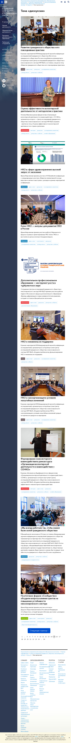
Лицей (32, 662)
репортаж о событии (36, 72)
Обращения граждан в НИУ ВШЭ (24, 686)
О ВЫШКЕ (24, 660)
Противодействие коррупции (25, 697)
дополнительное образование (29, 305)
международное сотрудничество (30, 560)
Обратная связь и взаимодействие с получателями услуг (34, 706)
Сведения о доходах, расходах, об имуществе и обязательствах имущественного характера (25, 705)
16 (57, 637)
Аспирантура (33, 681)
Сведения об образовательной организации (25, 714)
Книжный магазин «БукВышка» (52, 670)
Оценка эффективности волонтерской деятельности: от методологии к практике (42, 110)
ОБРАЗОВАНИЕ (35, 660)
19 (25, 639)
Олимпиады (33, 669)
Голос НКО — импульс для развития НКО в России (41, 227)
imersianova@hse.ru (7, 55)
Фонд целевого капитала (23, 692)
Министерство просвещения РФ (62, 675)
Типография (52, 674)
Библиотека (52, 662)
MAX (5, 73)
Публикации (52, 681)
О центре (5, 22)
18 (22, 639)
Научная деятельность (6, 26)
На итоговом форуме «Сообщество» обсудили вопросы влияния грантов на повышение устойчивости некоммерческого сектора (39, 599)
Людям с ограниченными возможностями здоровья (25, 721)
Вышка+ (32, 675)
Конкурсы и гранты (42, 685)
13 (48, 637)
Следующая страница (38, 630)
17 (59, 637)
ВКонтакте (7, 66)
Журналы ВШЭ (52, 679)
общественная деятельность (29, 624)
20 (27, 639)
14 (51, 637)
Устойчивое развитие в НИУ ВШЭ (24, 670)
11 (43, 637)
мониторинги (40, 241)
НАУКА (41, 660)
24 (39, 639)
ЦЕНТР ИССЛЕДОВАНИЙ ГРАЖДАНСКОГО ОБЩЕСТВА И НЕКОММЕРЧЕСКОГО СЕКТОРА (9, 11)
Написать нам (10, 85)
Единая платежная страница (23, 727)
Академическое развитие (43, 681)
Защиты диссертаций (42, 677)
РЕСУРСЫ (52, 660)
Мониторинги (42, 670)
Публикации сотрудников (6, 42)
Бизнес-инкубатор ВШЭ (32, 694)
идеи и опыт (29, 69)
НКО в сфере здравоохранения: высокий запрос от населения (41, 171)
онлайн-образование (49, 133)
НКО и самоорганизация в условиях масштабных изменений (38, 399)
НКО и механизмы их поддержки (37, 341)
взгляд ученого (25, 72)
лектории (32, 130)
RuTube (6, 68)
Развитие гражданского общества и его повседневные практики (40, 49)
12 (46, 637)
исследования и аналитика (49, 69)
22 (33, 639)
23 (36, 639)
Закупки (23, 682)
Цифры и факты (24, 662)
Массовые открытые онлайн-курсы (61, 681)
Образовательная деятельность (7, 31)
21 (30, 639)
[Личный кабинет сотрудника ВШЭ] (65, 2)
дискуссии (37, 69)
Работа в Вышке (24, 731)
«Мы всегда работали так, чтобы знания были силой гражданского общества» (40, 529)
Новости (29, 655)
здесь (36, 736)
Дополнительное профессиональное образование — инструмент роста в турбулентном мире (39, 283)
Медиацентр (52, 677)
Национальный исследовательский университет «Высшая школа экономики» (40, 651)
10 (40, 637)
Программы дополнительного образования (7, 37)
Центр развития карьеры (32, 689)
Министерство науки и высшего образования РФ (62, 668)
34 (44, 639)
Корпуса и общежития (24, 679)
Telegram (6, 71)
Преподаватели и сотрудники (25, 675)
